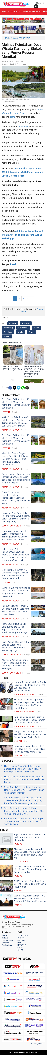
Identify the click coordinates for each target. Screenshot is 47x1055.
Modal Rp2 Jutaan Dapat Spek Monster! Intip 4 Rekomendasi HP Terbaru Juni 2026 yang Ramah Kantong (29, 704)
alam (12, 117)
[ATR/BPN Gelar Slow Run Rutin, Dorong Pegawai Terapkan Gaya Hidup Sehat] (6, 886)
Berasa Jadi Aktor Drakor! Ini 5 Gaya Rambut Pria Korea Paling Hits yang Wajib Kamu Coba (29, 749)
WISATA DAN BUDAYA (20, 37)
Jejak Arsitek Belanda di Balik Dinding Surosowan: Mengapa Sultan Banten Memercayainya (16, 646)
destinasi (23, 126)
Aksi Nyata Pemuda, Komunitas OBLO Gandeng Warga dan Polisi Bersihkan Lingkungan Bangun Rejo (30, 853)
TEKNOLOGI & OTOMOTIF (31, 11)
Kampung (14, 113)
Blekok (23, 113)
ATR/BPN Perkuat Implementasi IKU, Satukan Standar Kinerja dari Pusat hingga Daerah (30, 869)
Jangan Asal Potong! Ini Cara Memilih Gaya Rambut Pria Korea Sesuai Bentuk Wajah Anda (30, 734)
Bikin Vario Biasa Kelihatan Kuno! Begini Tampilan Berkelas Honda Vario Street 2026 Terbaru (22, 821)
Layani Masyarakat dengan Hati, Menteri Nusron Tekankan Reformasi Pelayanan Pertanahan (30, 898)
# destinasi (8, 332)
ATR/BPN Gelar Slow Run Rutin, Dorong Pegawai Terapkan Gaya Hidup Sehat (30, 884)
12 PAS (20, 950)
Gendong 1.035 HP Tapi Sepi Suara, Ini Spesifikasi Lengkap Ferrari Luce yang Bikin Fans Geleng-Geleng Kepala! (22, 800)
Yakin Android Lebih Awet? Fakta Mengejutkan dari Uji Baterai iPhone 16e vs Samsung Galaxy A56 (22, 811)
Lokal (13, 264)
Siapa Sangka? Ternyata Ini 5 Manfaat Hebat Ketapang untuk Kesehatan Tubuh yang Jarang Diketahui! (22, 790)
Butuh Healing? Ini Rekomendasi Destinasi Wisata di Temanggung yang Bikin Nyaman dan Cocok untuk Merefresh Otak (15, 554)
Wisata (5, 113)
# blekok (12, 323)
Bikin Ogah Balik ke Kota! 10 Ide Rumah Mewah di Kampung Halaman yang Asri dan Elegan (16, 403)
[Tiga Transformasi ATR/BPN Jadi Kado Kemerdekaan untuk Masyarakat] (6, 839)
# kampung (8, 328)
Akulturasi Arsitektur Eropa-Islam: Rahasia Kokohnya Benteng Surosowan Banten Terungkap (15, 664)
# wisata (7, 336)
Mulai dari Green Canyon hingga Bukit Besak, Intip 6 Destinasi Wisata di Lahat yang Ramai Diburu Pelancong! (15, 459)
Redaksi (5, 938)
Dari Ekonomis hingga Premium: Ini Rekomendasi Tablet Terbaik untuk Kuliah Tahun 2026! (29, 719)
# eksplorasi (23, 328)
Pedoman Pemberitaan (7, 943)
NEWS (4, 11)
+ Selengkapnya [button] (37, 1043)
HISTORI (14, 11)
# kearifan (26, 323)
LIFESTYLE (21, 945)
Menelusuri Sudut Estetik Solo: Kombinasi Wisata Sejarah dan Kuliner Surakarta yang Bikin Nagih (15, 628)
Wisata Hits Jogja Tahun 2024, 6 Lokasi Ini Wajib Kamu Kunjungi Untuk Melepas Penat (22, 172)
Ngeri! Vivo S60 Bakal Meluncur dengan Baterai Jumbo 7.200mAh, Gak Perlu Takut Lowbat (23, 779)
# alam (31, 332)
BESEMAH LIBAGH (21, 941)
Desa (40, 109)
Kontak (4, 935)
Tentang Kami (7, 940)
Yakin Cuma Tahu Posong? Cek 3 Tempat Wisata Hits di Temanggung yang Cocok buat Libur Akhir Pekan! (16, 421)
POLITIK (20, 947)
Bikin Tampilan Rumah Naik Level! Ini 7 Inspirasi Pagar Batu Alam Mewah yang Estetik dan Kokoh (15, 574)
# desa (36, 328)
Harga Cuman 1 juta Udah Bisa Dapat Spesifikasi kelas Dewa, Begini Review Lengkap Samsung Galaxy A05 (21, 769)
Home (6, 37)
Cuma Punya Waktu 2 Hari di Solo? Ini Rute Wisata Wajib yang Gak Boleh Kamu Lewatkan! (16, 592)
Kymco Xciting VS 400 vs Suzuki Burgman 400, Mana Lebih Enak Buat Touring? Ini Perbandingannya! (30, 686)
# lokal (21, 332)
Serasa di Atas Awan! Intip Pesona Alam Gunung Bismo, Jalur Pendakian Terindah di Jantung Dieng (16, 517)
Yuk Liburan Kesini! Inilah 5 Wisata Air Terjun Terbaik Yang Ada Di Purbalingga (22, 235)
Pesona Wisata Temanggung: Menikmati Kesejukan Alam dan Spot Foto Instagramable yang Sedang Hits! (16, 478)
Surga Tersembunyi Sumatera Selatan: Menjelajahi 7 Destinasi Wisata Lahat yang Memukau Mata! (16, 498)
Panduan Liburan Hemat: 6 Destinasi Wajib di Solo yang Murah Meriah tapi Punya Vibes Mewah (15, 610)
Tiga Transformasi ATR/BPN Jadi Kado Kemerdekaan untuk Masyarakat (30, 837)
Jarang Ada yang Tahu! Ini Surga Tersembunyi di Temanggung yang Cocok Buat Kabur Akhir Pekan (14, 535)
